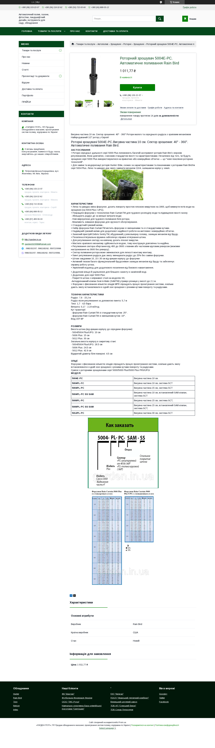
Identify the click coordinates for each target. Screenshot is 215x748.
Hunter (16, 694)
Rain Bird (17, 698)
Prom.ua (122, 722)
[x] (74, 596)
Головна (27, 31)
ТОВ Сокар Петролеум (121, 709)
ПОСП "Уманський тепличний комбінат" (129, 698)
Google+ (163, 694)
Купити (137, 87)
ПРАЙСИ (26, 102)
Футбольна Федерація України (77, 698)
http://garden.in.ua (33, 239)
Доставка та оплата (115, 31)
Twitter (162, 698)
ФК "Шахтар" (68, 694)
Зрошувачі (115, 44)
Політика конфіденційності (167, 725)
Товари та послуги (49, 31)
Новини (26, 63)
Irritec (15, 709)
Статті (25, 69)
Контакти (91, 31)
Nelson (16, 706)
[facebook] (71, 596)
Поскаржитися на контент (142, 725)
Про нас (75, 31)
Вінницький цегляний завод (123, 702)
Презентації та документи (35, 76)
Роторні (127, 44)
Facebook (164, 702)
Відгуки (25, 82)
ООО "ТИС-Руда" (70, 702)
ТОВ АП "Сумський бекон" (123, 706)
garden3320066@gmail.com (38, 244)
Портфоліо (27, 95)
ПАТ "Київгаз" (117, 694)
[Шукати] (160, 19)
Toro (15, 702)
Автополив (102, 44)
